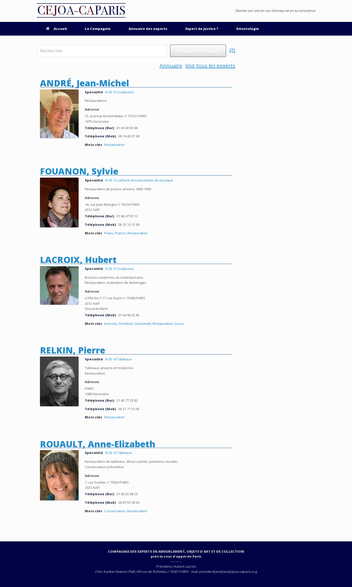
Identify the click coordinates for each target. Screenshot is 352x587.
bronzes (111, 323)
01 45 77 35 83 (127, 400)
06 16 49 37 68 (128, 136)
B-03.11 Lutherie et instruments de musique (139, 180)
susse (179, 323)
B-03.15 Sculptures (119, 92)
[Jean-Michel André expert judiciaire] (59, 137)
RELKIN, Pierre (72, 350)
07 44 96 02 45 (128, 315)
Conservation (114, 511)
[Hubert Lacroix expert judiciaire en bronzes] (59, 303)
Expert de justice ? (201, 28)
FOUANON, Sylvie (79, 171)
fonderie (126, 323)
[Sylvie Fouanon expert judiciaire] (59, 226)
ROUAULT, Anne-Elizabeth (97, 444)
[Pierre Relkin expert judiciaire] (59, 405)
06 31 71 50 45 (128, 409)
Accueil (60, 28)
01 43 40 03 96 (127, 128)
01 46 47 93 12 (127, 216)
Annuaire (171, 66)
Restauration (114, 144)
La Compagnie (98, 28)
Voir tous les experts (210, 66)
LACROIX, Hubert (78, 260)
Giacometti (142, 323)
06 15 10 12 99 (128, 224)
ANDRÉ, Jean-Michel (84, 83)
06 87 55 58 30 (128, 502)
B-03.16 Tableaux (118, 359)
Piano (108, 233)
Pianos (120, 233)
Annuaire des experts (148, 28)
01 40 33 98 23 (127, 494)
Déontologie (247, 28)
